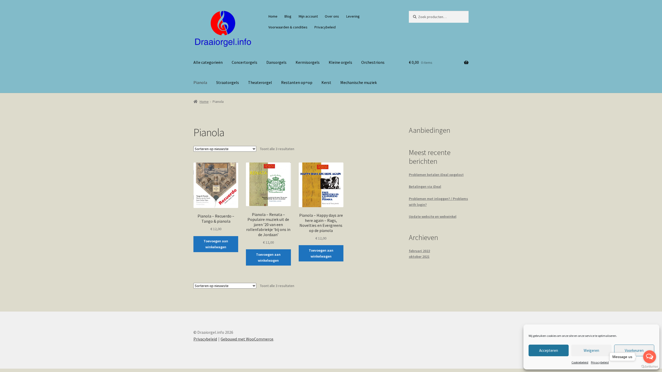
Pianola (200, 82)
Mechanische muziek (358, 82)
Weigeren (591, 350)
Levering (353, 16)
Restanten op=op (296, 82)
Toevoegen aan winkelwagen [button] (216, 244)
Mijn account (308, 16)
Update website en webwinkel (432, 216)
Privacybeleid (600, 362)
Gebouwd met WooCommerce (247, 339)
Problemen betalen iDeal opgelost (436, 174)
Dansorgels (276, 62)
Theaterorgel (260, 82)
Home (272, 16)
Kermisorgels (308, 62)
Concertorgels (244, 62)
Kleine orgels (340, 62)
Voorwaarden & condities (287, 27)
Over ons (332, 16)
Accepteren (548, 350)
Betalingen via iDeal (425, 186)
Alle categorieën (208, 62)
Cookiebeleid (579, 362)
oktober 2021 (419, 256)
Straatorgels (227, 82)
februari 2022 (419, 251)
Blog (287, 16)
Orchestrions (373, 62)
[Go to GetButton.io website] (649, 366)
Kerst (326, 82)
